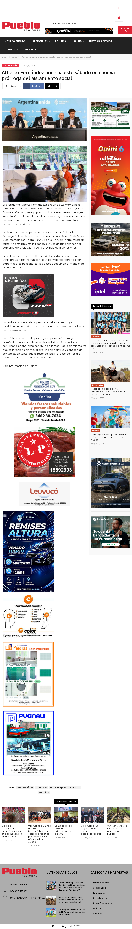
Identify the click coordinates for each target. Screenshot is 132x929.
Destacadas (97, 385)
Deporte (96, 337)
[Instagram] (119, 18)
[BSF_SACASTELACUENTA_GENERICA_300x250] (110, 532)
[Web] (110, 279)
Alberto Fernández (25, 787)
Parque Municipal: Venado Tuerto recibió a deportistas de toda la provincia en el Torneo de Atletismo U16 (110, 344)
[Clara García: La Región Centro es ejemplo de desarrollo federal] (92, 815)
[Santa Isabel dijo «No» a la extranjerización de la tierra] (66, 815)
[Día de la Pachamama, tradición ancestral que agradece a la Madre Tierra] (13, 815)
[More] (64, 86)
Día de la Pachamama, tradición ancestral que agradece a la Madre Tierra (12, 831)
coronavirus (75, 787)
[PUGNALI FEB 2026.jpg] (44, 743)
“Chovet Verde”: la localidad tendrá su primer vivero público (117, 829)
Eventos (95, 431)
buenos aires (41, 787)
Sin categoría (14, 57)
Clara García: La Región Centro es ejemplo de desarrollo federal (91, 829)
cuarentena (44, 792)
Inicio (4, 57)
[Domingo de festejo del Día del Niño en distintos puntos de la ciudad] (110, 417)
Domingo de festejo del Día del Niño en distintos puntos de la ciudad (108, 437)
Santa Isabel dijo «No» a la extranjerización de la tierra (65, 829)
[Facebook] (119, 8)
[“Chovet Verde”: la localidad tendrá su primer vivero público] (118, 815)
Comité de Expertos (58, 787)
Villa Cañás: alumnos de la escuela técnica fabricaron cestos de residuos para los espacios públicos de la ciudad (39, 833)
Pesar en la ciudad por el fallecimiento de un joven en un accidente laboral (108, 391)
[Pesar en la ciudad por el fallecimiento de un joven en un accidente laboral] (110, 371)
